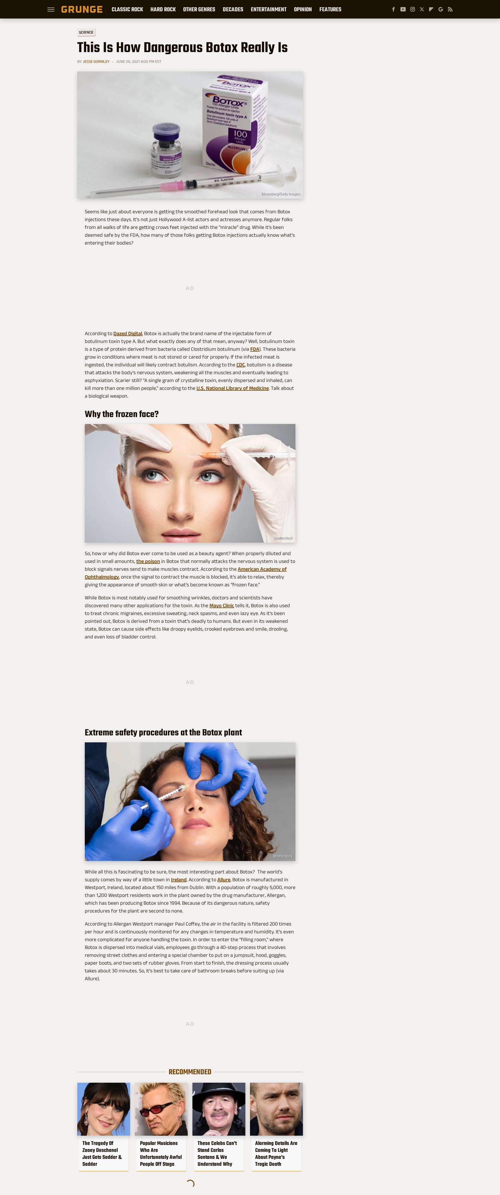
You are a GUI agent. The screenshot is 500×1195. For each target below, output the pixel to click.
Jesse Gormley (96, 61)
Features (330, 9)
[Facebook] (393, 9)
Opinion (303, 9)
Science (86, 32)
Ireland (179, 879)
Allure (223, 879)
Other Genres (199, 9)
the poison (148, 561)
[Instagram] (412, 9)
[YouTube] (403, 9)
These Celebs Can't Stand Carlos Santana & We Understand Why (217, 1154)
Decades (233, 9)
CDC (240, 365)
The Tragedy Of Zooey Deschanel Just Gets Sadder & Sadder (102, 1154)
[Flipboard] (431, 9)
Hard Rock (163, 9)
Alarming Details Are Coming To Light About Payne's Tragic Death (276, 1154)
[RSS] (450, 9)
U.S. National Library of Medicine (232, 388)
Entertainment (268, 9)
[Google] (440, 9)
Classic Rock (127, 9)
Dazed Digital (127, 333)
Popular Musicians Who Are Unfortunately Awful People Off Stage (161, 1154)
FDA (254, 349)
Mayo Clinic (221, 605)
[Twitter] (422, 9)
